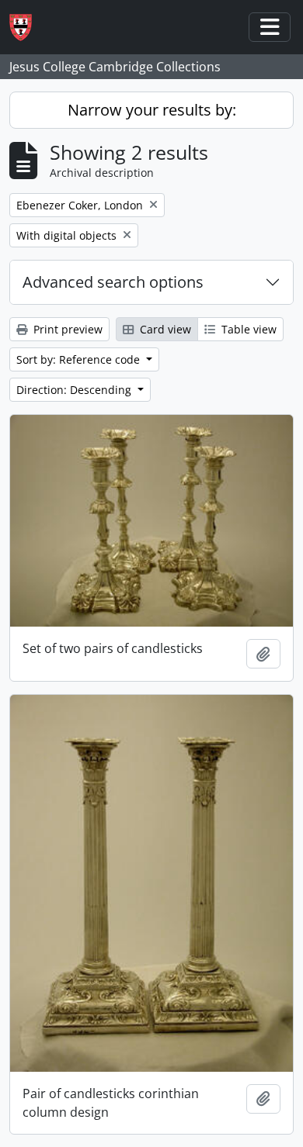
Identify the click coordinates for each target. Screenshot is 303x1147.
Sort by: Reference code (79, 359)
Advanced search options (113, 281)
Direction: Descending (75, 389)
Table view (247, 329)
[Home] (26, 27)
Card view (164, 329)
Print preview (66, 329)
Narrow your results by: (152, 109)
